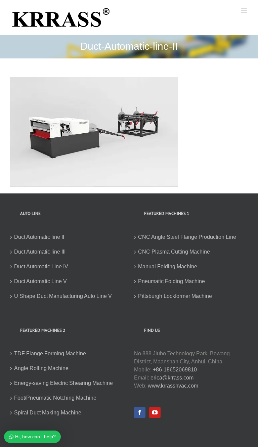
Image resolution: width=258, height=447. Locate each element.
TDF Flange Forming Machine (50, 353)
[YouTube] (155, 412)
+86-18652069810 (175, 369)
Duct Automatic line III (40, 252)
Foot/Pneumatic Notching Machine (55, 398)
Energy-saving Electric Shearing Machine (63, 383)
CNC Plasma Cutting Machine (174, 252)
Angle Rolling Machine (41, 368)
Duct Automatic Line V (40, 281)
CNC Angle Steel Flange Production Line (187, 237)
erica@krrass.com (172, 378)
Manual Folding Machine (167, 266)
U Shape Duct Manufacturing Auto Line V (63, 296)
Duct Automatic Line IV (41, 266)
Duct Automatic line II (39, 237)
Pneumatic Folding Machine (171, 281)
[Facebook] (139, 412)
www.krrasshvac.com (173, 386)
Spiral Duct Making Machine (47, 412)
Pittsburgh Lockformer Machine (175, 296)
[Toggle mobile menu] (244, 10)
